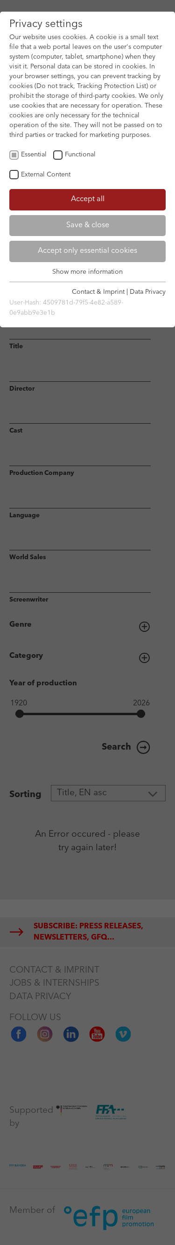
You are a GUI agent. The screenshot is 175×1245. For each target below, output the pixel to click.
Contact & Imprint (98, 292)
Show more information (87, 272)
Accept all (88, 199)
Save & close (87, 225)
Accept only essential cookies (87, 251)
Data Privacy (148, 292)
